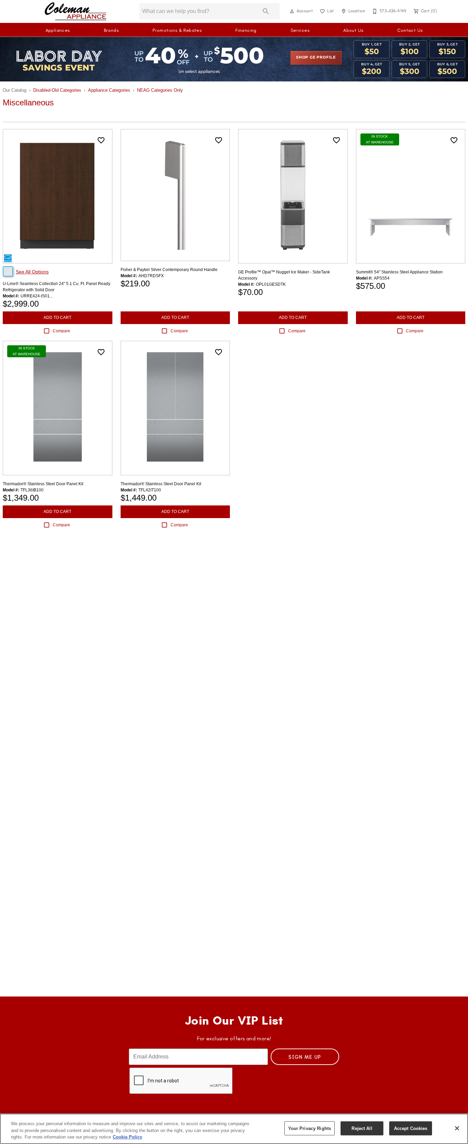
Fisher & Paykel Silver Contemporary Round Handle (169, 269)
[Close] (457, 1128)
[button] (292, 11)
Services (300, 30)
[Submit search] (266, 11)
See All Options (32, 271)
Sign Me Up (304, 1057)
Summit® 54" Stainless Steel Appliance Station (399, 272)
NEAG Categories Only (160, 90)
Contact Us (409, 30)
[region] (234, 1129)
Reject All (362, 1128)
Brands (111, 30)
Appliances (58, 30)
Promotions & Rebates (176, 30)
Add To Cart (57, 317)
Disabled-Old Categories (57, 90)
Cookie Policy (127, 1137)
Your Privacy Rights (309, 1128)
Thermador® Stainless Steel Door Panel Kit (43, 483)
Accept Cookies (411, 1128)
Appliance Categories (109, 90)
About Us (353, 30)
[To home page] (75, 11)
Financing (246, 30)
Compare (61, 331)
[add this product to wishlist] (101, 140)
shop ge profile (316, 57)
